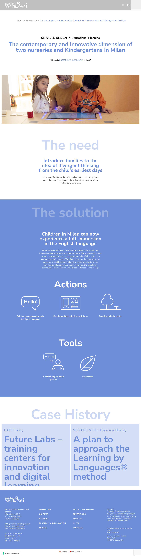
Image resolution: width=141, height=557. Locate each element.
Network (44, 518)
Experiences (31, 20)
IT (123, 5)
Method (43, 528)
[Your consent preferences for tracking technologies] (11, 553)
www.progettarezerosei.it (15, 528)
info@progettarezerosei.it (15, 526)
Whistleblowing (117, 540)
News (76, 523)
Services (77, 518)
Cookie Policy (111, 538)
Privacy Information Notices (116, 536)
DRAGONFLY (77, 60)
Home (20, 20)
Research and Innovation (52, 523)
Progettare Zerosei (83, 509)
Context (43, 514)
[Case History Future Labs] (36, 455)
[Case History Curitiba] (105, 455)
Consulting (45, 509)
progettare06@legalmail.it (19, 524)
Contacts (78, 528)
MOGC (109, 540)
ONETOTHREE (65, 60)
